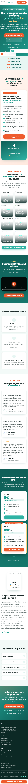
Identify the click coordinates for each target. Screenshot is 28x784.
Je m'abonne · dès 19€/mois (14, 781)
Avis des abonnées (5, 742)
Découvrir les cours (14, 40)
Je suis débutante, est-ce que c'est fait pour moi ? (14, 655)
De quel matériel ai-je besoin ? (14, 662)
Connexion (12, 2)
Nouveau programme (6, 740)
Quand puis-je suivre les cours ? (14, 667)
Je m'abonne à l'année (14, 549)
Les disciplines (4, 738)
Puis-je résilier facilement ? (14, 673)
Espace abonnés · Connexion (8, 750)
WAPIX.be (23, 776)
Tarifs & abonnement (6, 744)
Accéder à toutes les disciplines (14, 247)
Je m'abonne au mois (14, 517)
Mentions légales (5, 763)
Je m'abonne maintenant (14, 35)
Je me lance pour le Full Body (14, 136)
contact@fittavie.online (7, 757)
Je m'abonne (21, 2)
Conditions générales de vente (8, 765)
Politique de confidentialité (7, 767)
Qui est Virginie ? (5, 752)
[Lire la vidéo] (14, 284)
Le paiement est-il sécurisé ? (14, 678)
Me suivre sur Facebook (6, 754)
